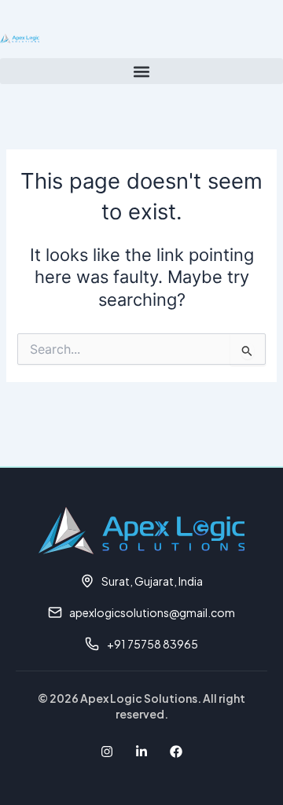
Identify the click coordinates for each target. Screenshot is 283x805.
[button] (141, 71)
